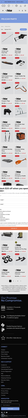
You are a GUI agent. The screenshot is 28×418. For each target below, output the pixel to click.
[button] (8, 29)
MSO (2, 382)
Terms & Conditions (6, 388)
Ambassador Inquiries (6, 358)
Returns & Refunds (5, 375)
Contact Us (4, 365)
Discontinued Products (7, 369)
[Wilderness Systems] (9, 6)
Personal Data (4, 393)
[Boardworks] (25, 6)
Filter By (23, 29)
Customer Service (5, 367)
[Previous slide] (1, 1)
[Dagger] (12, 6)
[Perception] (16, 6)
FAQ (2, 373)
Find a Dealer (4, 354)
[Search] (19, 10)
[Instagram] (4, 412)
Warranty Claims (5, 380)
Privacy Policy (4, 391)
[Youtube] (6, 412)
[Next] (20, 281)
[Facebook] (2, 412)
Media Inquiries (5, 352)
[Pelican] (8, 11)
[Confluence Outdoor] (3, 6)
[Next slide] (26, 1)
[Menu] (3, 10)
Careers (3, 349)
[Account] (22, 10)
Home (2, 26)
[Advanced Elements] (21, 6)
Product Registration (6, 371)
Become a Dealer (5, 356)
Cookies (3, 395)
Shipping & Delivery (6, 378)
